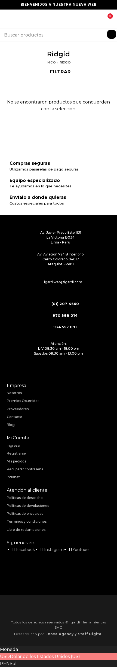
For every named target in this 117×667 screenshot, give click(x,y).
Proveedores (18, 409)
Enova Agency (59, 634)
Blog (11, 425)
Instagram (54, 549)
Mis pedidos (16, 461)
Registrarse (16, 453)
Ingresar (14, 445)
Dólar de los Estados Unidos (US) (45, 656)
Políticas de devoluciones (28, 506)
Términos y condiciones (27, 521)
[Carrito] (106, 19)
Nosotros (14, 393)
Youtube (81, 549)
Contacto (14, 417)
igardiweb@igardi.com (63, 282)
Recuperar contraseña (25, 469)
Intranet (13, 477)
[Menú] (7, 19)
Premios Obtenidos (23, 401)
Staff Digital (90, 634)
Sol (13, 663)
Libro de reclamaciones (26, 530)
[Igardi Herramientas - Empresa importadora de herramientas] (58, 19)
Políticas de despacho (25, 498)
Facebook (25, 549)
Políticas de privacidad (25, 513)
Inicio (51, 62)
